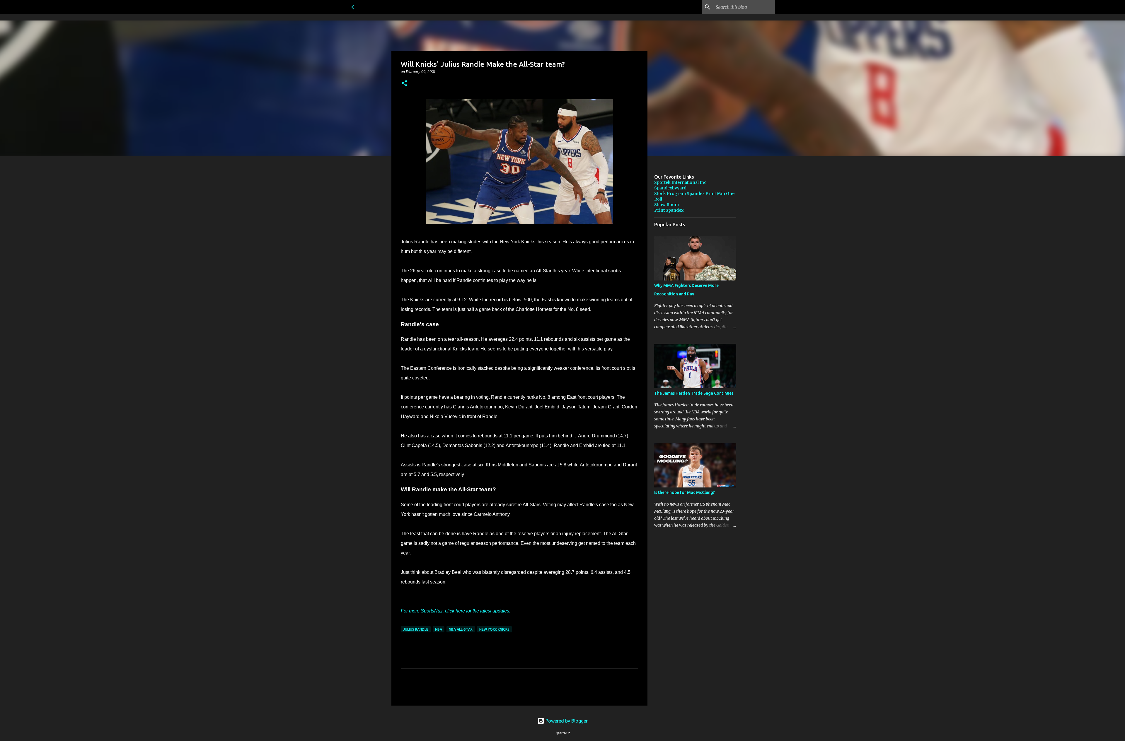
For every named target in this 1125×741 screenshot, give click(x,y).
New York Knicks (494, 629)
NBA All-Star (461, 629)
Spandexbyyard (670, 188)
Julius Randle (415, 629)
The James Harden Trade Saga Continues (693, 393)
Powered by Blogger (566, 720)
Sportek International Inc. (680, 182)
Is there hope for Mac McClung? (684, 492)
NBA (438, 629)
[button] (404, 84)
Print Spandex (668, 210)
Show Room (666, 204)
